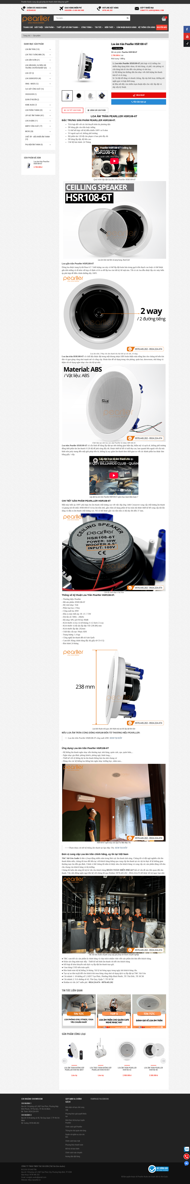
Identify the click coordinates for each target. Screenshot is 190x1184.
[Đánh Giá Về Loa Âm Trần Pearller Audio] (149, 1011)
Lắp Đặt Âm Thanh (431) (34, 115)
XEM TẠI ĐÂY (116, 738)
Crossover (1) (31, 94)
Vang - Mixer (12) (32, 84)
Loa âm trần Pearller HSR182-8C (153, 1069)
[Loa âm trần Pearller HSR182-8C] (153, 1051)
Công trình (86, 27)
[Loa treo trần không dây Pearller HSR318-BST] (100, 1051)
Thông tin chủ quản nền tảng (75, 1131)
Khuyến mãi (162, 27)
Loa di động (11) (31, 121)
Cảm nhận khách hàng (126, 27)
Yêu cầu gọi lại (139, 102)
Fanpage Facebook (100, 1099)
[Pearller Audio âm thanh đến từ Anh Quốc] (36, 19)
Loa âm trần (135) (32, 49)
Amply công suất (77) (33, 126)
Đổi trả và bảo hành (72, 1149)
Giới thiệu (38, 27)
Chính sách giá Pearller (73, 1127)
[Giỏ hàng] (164, 20)
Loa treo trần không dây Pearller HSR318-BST (101, 1069)
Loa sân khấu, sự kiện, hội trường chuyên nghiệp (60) (36, 66)
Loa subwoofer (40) (33, 78)
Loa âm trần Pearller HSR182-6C (127, 1069)
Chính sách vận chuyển (73, 1153)
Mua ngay (140, 95)
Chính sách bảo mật (72, 1141)
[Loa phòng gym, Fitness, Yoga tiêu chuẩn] (79, 1011)
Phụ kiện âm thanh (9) (34, 145)
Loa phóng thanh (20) (34, 110)
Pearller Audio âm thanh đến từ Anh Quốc (153, 1177)
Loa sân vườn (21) (32, 60)
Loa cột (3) (29, 73)
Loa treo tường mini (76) (35, 55)
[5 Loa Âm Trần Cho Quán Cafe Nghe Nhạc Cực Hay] (114, 1011)
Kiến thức (109, 27)
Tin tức (98, 27)
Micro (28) (29, 131)
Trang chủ (28, 27)
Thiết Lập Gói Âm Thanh (67, 27)
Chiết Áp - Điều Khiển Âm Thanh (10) (37, 138)
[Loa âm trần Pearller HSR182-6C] (127, 1051)
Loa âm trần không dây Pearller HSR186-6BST (74, 1069)
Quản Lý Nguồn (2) (32, 100)
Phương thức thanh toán (74, 1145)
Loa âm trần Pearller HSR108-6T (41, 163)
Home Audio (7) (31, 105)
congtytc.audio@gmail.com (36, 1177)
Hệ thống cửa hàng (146, 27)
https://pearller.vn (34, 1180)
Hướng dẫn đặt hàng (72, 1156)
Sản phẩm (49, 27)
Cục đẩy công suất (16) (34, 89)
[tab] (72, 110)
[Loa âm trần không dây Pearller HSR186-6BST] (74, 1051)
